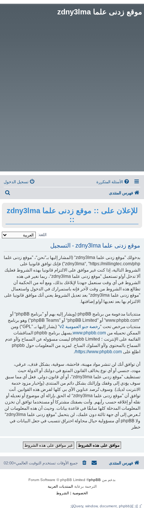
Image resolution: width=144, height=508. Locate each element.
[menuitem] (113, 181)
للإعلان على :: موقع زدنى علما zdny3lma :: (72, 215)
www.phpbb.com (89, 332)
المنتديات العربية (60, 486)
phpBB (95, 480)
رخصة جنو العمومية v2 (79, 326)
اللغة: (42, 234)
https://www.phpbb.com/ (98, 351)
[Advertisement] (72, 94)
